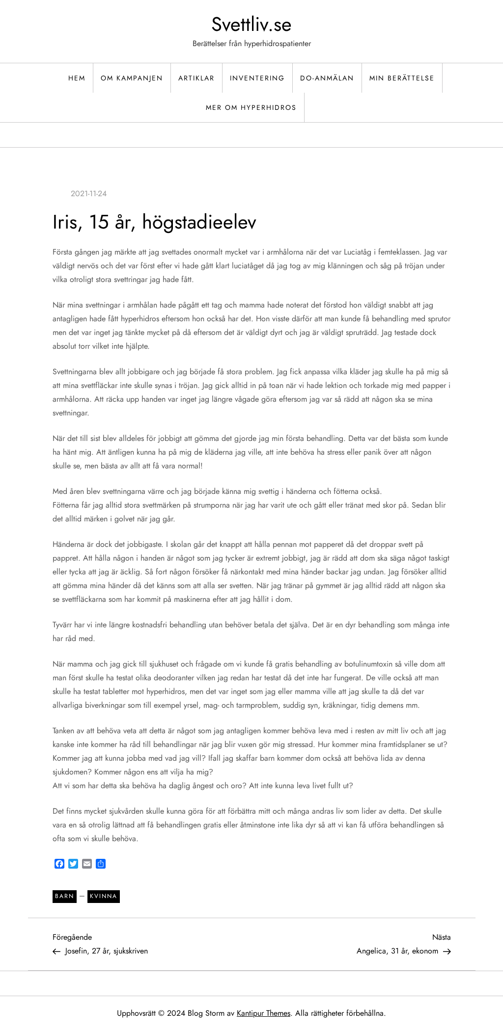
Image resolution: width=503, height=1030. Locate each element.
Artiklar (196, 78)
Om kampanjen (132, 78)
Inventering (257, 78)
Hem (76, 78)
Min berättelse (402, 78)
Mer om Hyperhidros (251, 107)
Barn (64, 896)
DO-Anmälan (327, 78)
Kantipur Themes (263, 1013)
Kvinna (103, 896)
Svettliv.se (251, 24)
